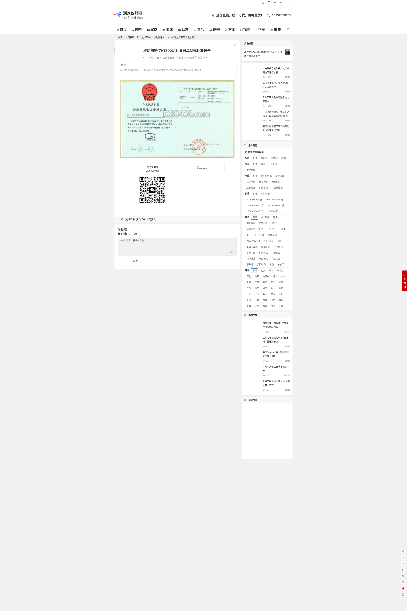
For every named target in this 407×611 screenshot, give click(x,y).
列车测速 (250, 436)
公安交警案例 (270, 407)
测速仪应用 (279, 421)
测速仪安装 (279, 445)
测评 (267, 421)
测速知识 (250, 426)
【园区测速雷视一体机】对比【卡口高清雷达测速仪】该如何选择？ (275, 116)
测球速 (248, 450)
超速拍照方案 (272, 440)
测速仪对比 (263, 445)
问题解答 (270, 412)
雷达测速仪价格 (275, 455)
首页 (120, 37)
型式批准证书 (144, 37)
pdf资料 (272, 450)
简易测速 (250, 445)
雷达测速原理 (252, 407)
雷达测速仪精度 (253, 421)
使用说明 (268, 431)
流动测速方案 (264, 426)
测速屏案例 (252, 416)
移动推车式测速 (253, 440)
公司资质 (129, 37)
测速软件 (280, 431)
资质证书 (180, 57)
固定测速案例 (253, 412)
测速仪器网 (132, 13)
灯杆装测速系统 (254, 454)
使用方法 (260, 450)
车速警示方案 (252, 431)
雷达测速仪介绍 (271, 416)
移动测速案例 (266, 435)
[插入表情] (231, 252)
